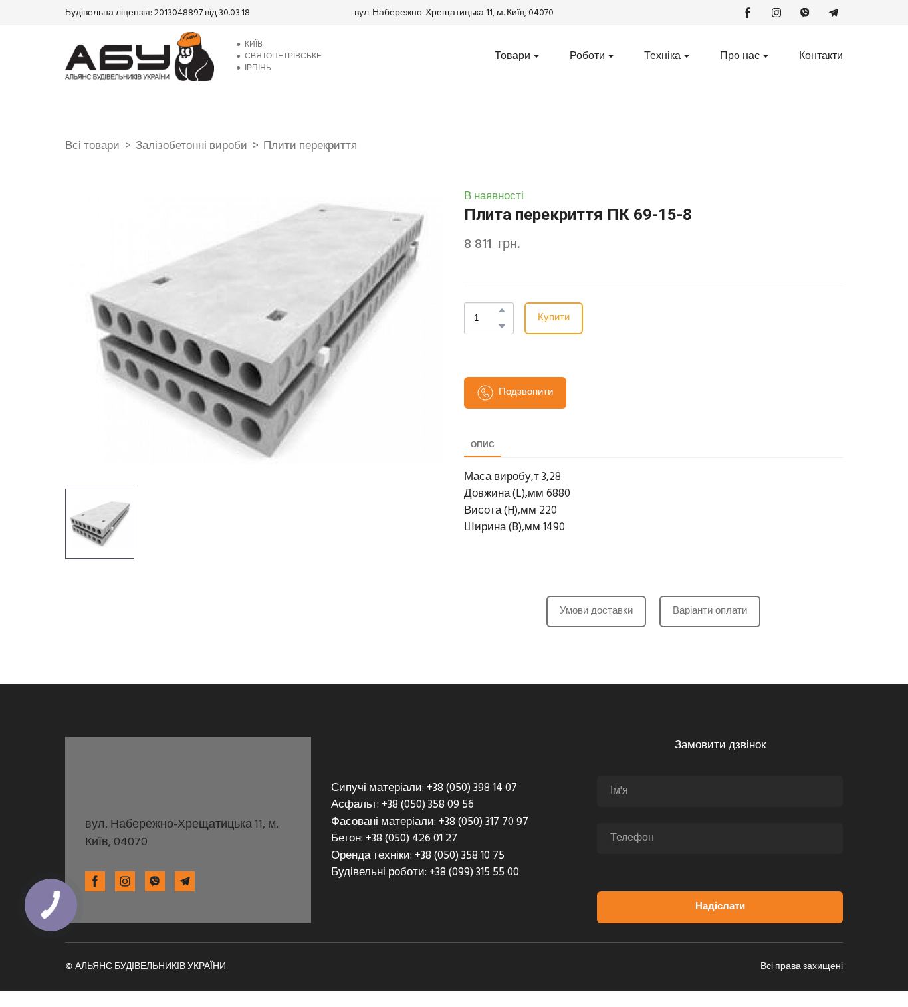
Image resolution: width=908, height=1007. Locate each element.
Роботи (587, 56)
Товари (512, 56)
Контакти (821, 56)
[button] (747, 12)
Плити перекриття (310, 146)
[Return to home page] (139, 56)
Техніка (662, 56)
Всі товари (92, 146)
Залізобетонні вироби (191, 146)
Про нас (740, 56)
